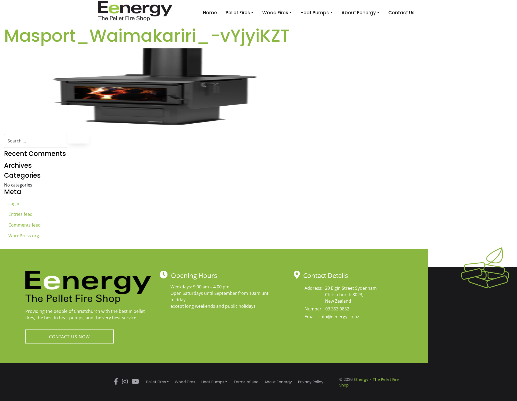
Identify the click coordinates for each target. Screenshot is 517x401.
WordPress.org (23, 236)
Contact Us (401, 12)
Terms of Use (245, 382)
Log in (14, 203)
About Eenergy (358, 12)
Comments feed (24, 225)
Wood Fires (275, 12)
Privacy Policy (310, 382)
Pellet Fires (238, 12)
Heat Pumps (315, 12)
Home (210, 12)
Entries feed (20, 214)
